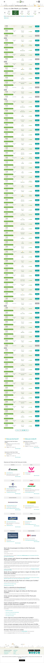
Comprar (37, 26)
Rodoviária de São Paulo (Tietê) (9, 585)
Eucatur (35, 577)
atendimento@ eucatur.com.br (29, 492)
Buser (30, 577)
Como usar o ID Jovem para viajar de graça (12, 612)
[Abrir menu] (4, 1)
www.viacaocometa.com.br (10, 488)
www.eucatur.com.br (28, 488)
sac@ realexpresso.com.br (10, 541)
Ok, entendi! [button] (22, 660)
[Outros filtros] (28, 430)
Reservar (37, 45)
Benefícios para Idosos (9, 610)
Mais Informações (18, 448)
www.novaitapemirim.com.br (29, 505)
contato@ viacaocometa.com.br (11, 492)
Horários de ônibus (8, 650)
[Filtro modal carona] (24, 430)
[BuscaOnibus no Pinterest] (32, 653)
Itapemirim (9, 578)
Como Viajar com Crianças (10, 615)
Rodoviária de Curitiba (22, 588)
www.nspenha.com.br (28, 521)
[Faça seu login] (39, 1)
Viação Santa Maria (26, 578)
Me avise (6, 17)
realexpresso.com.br (9, 538)
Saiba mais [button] (24, 657)
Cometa (32, 577)
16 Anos (14, 651)
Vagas (14, 653)
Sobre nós (15, 650)
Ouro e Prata (13, 578)
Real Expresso (20, 578)
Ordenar (17, 430)
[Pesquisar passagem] (37, 1)
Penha (17, 578)
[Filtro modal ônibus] (23, 430)
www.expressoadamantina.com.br (11, 505)
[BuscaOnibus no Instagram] (34, 653)
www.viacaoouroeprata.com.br (11, 521)
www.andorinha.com (9, 472)
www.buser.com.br (28, 472)
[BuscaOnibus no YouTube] (36, 653)
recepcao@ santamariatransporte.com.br (31, 540)
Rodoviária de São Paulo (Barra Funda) (10, 583)
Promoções (6, 653)
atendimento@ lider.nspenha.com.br (30, 524)
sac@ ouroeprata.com (9, 525)
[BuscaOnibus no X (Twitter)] (30, 653)
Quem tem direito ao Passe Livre (11, 613)
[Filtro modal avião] (26, 430)
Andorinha (26, 577)
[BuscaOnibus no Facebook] (39, 653)
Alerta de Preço (7, 651)
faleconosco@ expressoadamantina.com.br (12, 508)
